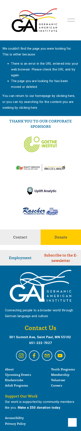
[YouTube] (60, 355)
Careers (56, 385)
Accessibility (14, 417)
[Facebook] (34, 355)
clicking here (65, 96)
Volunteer (58, 380)
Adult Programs (16, 385)
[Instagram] (21, 355)
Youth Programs (63, 369)
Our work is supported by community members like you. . (40, 405)
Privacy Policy (15, 423)
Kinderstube (14, 380)
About (9, 369)
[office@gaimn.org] (47, 355)
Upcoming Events (18, 374)
